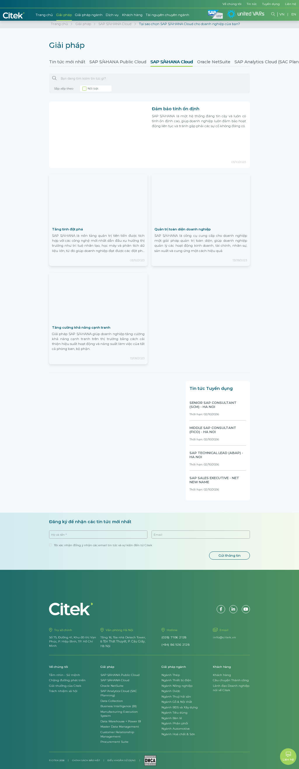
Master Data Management (119, 726)
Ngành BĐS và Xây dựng (179, 707)
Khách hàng (132, 15)
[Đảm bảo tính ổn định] (98, 134)
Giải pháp (64, 15)
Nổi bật (93, 88)
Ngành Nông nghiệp (176, 685)
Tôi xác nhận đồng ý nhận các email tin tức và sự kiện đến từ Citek (103, 545)
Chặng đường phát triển (67, 680)
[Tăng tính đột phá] (98, 200)
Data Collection (111, 701)
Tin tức (252, 4)
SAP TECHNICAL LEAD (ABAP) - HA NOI (216, 455)
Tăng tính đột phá (67, 229)
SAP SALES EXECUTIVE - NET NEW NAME (214, 480)
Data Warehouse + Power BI (120, 721)
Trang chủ (44, 15)
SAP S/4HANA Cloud (171, 61)
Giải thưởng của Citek (65, 685)
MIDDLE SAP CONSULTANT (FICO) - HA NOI (213, 430)
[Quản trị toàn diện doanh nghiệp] (201, 200)
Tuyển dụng (271, 4)
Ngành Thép (170, 675)
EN (293, 14)
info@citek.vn (224, 637)
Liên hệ (290, 4)
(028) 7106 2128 (174, 637)
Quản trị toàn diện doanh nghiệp (182, 229)
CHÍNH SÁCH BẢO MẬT (86, 760)
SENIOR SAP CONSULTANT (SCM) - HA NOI (213, 405)
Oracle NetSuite (213, 61)
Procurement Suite (114, 741)
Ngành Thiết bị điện (176, 680)
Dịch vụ (112, 15)
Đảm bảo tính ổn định (175, 108)
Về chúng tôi (231, 4)
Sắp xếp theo (63, 88)
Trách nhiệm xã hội (63, 691)
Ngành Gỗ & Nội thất (176, 701)
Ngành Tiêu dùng (174, 712)
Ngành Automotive (175, 728)
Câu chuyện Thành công (231, 680)
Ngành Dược (170, 691)
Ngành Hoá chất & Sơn (178, 734)
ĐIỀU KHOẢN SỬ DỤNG (121, 760)
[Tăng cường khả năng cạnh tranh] (98, 298)
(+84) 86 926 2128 (175, 644)
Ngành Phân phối (174, 723)
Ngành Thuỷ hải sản (176, 696)
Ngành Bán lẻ (171, 718)
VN (281, 14)
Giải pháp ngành (88, 15)
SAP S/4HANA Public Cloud (117, 61)
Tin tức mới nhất (67, 61)
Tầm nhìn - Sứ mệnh (64, 675)
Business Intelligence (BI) (118, 706)
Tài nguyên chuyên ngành (167, 15)
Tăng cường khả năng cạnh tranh (81, 327)
